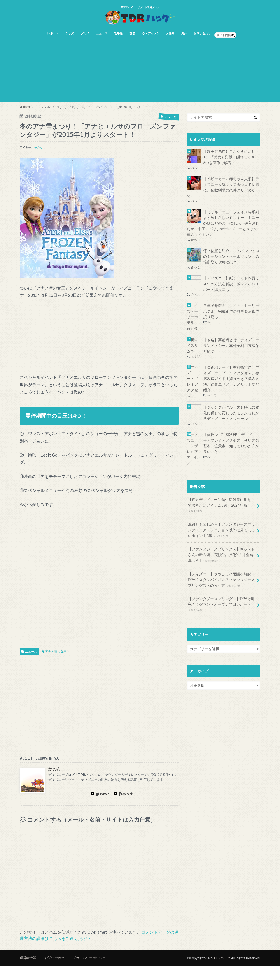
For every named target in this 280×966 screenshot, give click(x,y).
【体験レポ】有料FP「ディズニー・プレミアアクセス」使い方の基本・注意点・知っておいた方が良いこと (231, 443)
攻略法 (118, 33)
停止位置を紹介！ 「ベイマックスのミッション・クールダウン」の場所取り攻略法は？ (231, 256)
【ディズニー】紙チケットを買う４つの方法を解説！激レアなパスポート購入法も (231, 284)
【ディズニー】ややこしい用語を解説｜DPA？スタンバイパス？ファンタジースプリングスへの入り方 (221, 580)
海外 (184, 33)
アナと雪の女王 (55, 651)
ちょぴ (195, 356)
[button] (67, 218)
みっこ (195, 168)
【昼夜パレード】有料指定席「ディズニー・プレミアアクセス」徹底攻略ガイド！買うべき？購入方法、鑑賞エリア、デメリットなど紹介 (231, 378)
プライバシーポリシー (89, 958)
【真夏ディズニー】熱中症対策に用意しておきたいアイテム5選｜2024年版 (221, 505)
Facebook (127, 794)
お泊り (170, 33)
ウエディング (150, 33)
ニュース (101, 33)
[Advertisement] (140, 71)
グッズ (69, 33)
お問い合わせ (202, 33)
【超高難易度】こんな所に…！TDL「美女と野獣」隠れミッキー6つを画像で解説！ (231, 157)
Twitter (104, 794)
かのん (38, 147)
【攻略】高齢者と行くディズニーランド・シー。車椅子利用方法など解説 (231, 345)
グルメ (85, 33)
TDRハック (221, 958)
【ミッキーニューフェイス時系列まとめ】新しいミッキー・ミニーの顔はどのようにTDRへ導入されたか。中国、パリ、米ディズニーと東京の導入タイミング (223, 223)
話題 (132, 33)
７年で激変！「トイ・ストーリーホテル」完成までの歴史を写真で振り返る (231, 311)
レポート (53, 33)
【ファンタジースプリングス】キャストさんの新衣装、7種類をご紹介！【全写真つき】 (221, 555)
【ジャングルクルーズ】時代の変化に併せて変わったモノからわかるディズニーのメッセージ (231, 413)
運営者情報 (28, 958)
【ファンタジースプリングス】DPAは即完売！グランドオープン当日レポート (221, 604)
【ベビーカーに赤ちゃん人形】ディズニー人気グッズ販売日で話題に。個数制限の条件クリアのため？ (223, 187)
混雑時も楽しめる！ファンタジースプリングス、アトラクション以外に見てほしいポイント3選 (221, 530)
